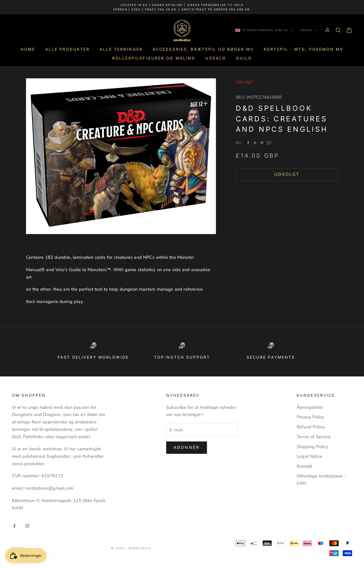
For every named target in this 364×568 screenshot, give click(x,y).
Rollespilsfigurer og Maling (153, 58)
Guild (244, 58)
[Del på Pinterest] (262, 143)
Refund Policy (311, 427)
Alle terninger (121, 49)
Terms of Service (314, 437)
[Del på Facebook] (248, 143)
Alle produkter (67, 49)
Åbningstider (310, 407)
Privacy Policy (310, 417)
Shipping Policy (312, 447)
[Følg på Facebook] (14, 526)
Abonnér (186, 447)
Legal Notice (309, 456)
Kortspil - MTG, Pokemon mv (303, 49)
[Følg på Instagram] (27, 526)
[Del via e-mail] (269, 143)
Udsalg (215, 58)
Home (28, 49)
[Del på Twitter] (255, 143)
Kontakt (304, 466)
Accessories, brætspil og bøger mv (203, 49)
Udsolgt (287, 174)
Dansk (306, 30)
